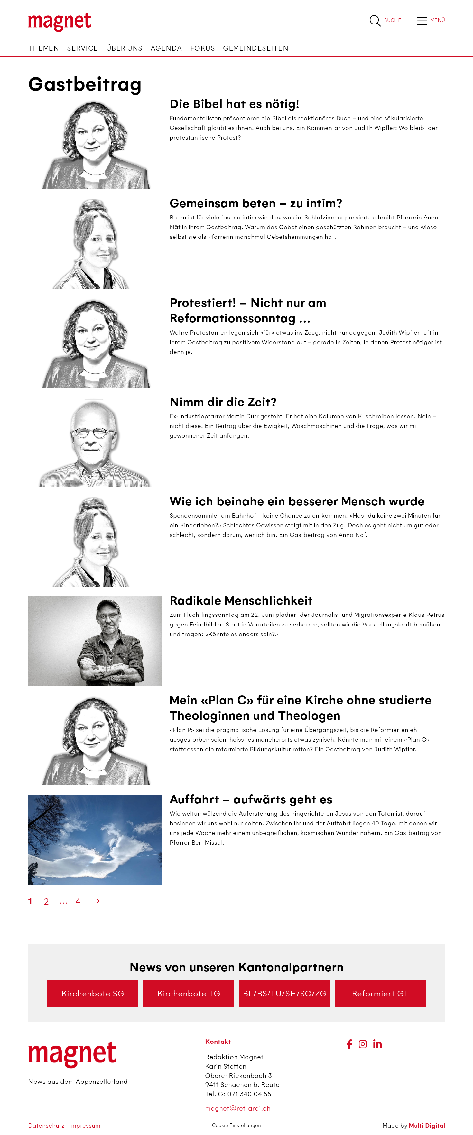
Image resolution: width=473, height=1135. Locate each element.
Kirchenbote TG (188, 993)
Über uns (124, 48)
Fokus (202, 48)
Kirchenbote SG (92, 993)
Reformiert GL (380, 993)
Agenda (166, 48)
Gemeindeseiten (255, 48)
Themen (43, 48)
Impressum (84, 1125)
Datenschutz (47, 1125)
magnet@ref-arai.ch (238, 1108)
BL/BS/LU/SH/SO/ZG (285, 993)
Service (82, 48)
